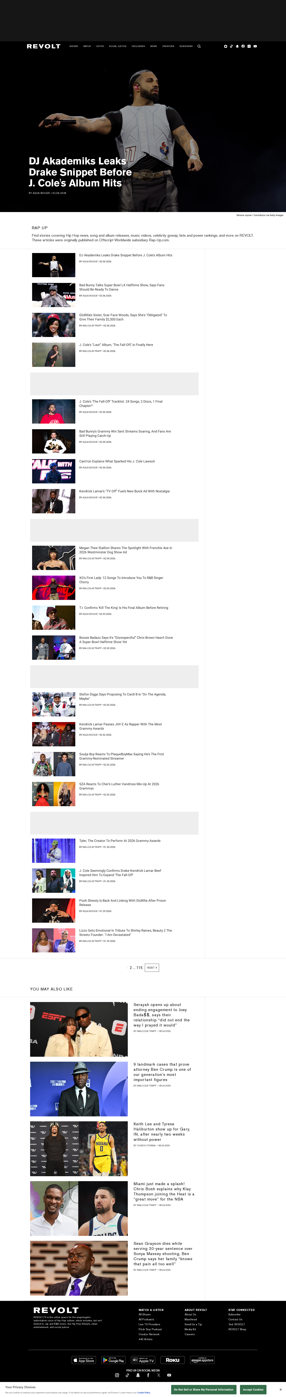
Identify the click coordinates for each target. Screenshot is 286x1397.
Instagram (225, 46)
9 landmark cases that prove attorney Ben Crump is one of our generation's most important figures (162, 1072)
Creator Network (149, 1334)
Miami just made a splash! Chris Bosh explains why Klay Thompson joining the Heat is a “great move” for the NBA (164, 1191)
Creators (168, 46)
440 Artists (146, 1339)
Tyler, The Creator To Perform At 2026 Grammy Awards (120, 841)
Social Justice (118, 46)
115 (139, 968)
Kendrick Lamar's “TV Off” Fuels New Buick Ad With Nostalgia (124, 491)
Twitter (249, 46)
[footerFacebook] (148, 1377)
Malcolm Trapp (92, 325)
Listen (100, 46)
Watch (87, 46)
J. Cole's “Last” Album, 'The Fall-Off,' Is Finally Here (116, 345)
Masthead (191, 1319)
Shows (74, 46)
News (153, 46)
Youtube (255, 47)
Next (151, 967)
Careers (190, 1334)
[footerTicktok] (127, 1377)
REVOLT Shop (237, 1329)
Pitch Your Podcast (150, 1329)
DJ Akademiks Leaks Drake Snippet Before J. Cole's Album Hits (125, 255)
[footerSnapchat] (138, 1377)
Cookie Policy (143, 1392)
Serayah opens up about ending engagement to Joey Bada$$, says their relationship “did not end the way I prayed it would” (162, 1015)
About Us (190, 1314)
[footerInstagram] (117, 1377)
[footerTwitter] (159, 1377)
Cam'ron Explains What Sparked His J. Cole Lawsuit (117, 461)
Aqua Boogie (41, 193)
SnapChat (237, 46)
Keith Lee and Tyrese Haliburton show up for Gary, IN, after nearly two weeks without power (162, 1131)
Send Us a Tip (193, 1324)
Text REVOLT (236, 1324)
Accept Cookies (253, 1389)
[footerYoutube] (169, 1377)
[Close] (280, 1389)
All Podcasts (146, 1319)
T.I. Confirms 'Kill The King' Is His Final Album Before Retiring (123, 608)
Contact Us (235, 1319)
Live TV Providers (149, 1324)
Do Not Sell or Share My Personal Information (204, 1389)
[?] (53, 265)
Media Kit (190, 1329)
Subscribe (186, 46)
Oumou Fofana (146, 1145)
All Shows (145, 1314)
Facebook (243, 46)
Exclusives (138, 46)
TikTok (231, 46)
